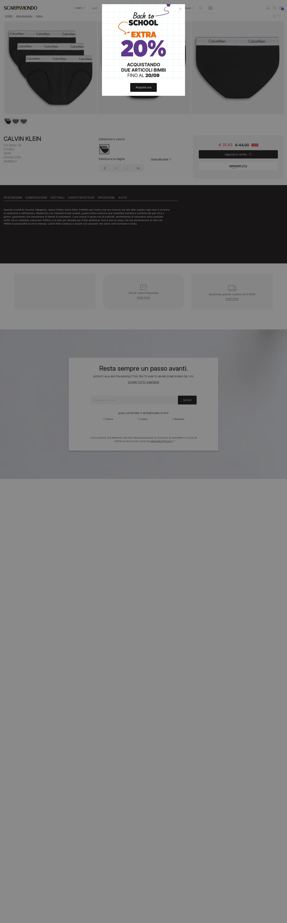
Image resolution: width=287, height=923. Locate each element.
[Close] (180, 8)
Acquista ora (143, 87)
